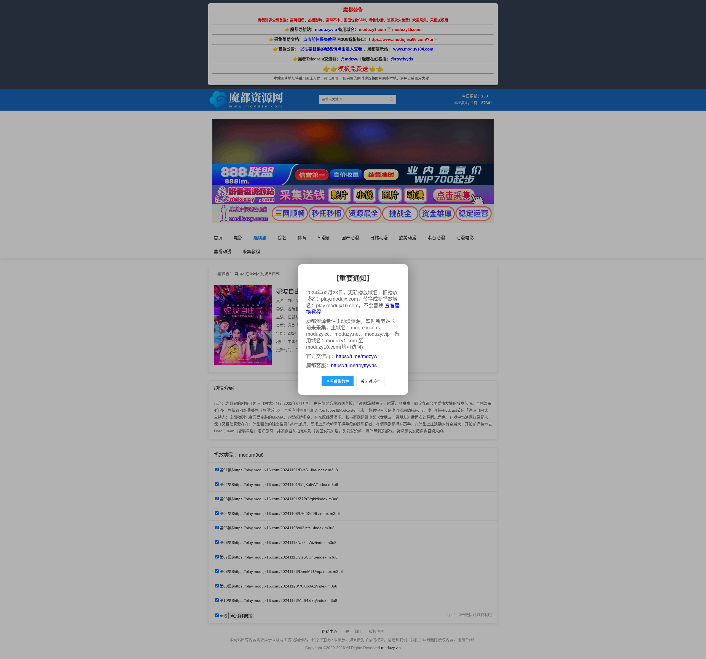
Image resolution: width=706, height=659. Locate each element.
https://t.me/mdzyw (356, 356)
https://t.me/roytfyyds (354, 365)
